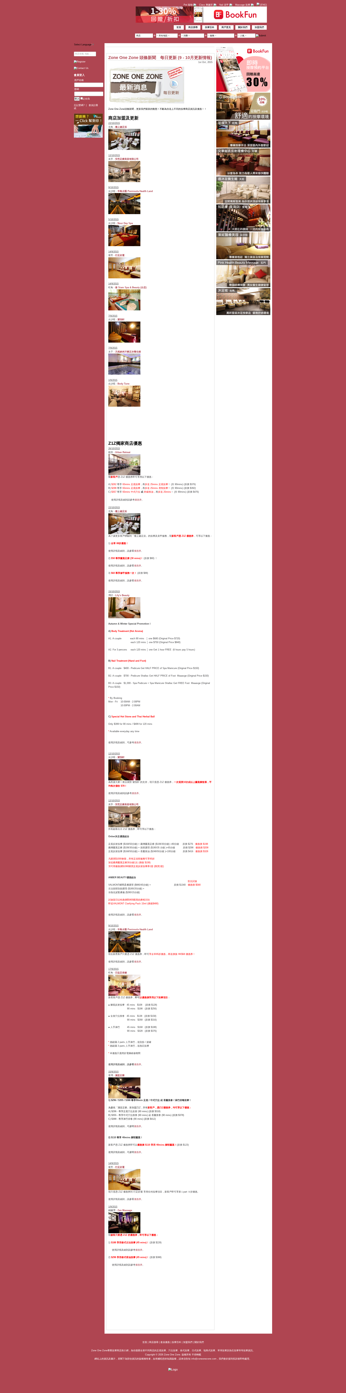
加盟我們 (259, 27)
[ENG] (263, 4)
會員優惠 (165, 1342)
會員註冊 (93, 105)
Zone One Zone (103, 21)
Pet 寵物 (188, 4)
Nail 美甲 (224, 4)
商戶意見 (226, 27)
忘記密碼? (79, 105)
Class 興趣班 (206, 4)
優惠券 (138, 499)
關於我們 (242, 27)
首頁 (178, 27)
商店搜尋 (193, 27)
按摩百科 (209, 27)
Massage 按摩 (243, 4)
